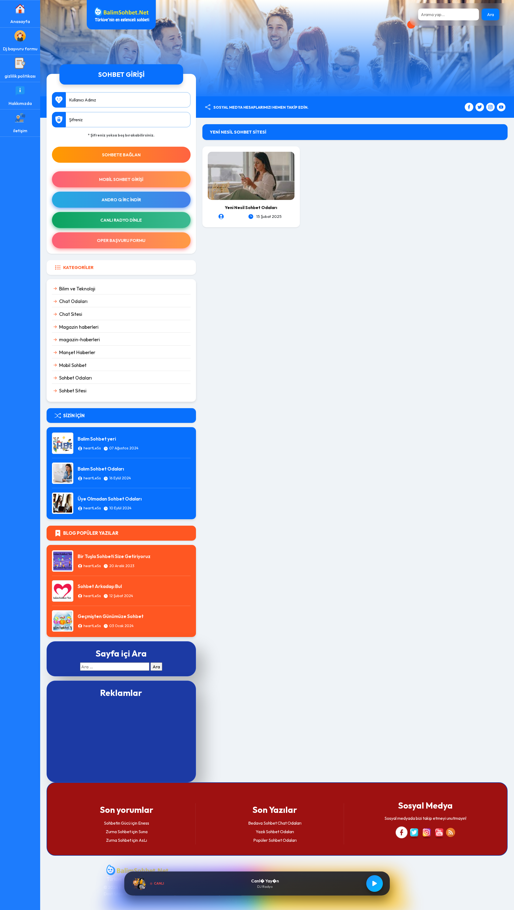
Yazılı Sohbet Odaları (275, 831)
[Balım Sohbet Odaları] (62, 472)
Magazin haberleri (79, 327)
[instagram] (491, 106)
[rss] (450, 832)
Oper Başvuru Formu (121, 240)
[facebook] (470, 106)
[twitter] (480, 106)
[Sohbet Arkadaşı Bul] (62, 590)
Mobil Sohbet (72, 365)
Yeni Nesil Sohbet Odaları (251, 207)
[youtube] (501, 106)
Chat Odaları (73, 301)
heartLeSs (92, 448)
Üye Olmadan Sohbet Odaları (110, 499)
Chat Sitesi (70, 314)
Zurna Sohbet (118, 831)
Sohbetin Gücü (117, 823)
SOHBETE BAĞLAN (121, 154)
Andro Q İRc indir (121, 199)
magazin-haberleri (79, 339)
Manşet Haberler (77, 352)
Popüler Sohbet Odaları (275, 840)
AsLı (143, 840)
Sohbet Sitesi (72, 391)
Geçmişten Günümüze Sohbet (110, 616)
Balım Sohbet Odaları (101, 469)
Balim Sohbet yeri (97, 439)
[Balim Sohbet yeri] (62, 442)
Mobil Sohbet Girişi (121, 179)
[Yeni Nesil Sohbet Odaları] (251, 175)
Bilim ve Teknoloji (77, 289)
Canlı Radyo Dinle (121, 220)
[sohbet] (121, 14)
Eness (143, 823)
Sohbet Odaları (75, 378)
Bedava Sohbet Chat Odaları (274, 823)
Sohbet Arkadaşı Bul (100, 586)
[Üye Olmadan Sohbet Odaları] (62, 502)
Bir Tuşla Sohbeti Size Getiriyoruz (114, 556)
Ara (490, 14)
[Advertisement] (121, 739)
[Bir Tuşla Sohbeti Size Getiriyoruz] (62, 560)
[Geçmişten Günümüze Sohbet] (62, 620)
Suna (143, 831)
